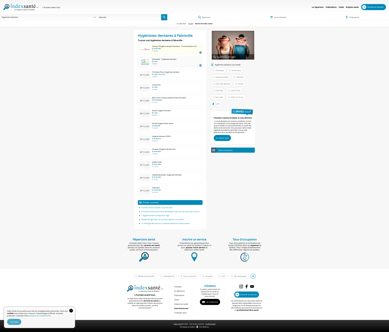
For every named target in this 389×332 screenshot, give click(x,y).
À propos (178, 286)
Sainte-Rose (236, 70)
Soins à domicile (189, 276)
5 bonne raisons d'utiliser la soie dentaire (157, 207)
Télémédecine (168, 276)
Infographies (354, 17)
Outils (341, 7)
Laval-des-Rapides (222, 84)
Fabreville (240, 77)
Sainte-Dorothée (221, 77)
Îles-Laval (219, 97)
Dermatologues (240, 276)
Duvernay (219, 90)
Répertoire (206, 17)
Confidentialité (210, 324)
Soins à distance (280, 17)
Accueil (190, 24)
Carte (217, 104)
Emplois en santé (181, 304)
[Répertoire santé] (253, 276)
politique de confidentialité (40, 315)
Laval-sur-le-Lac (237, 97)
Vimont (241, 84)
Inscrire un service (375, 7)
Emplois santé (352, 7)
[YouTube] (252, 286)
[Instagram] (241, 286)
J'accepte (14, 322)
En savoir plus (222, 138)
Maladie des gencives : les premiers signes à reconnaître (162, 219)
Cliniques (209, 276)
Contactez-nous (180, 313)
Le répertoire (318, 7)
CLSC (223, 276)
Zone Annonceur (181, 308)
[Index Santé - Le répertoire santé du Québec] (20, 7)
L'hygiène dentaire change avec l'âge (155, 215)
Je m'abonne (212, 302)
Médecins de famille (146, 276)
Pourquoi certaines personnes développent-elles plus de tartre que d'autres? (170, 211)
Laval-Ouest (235, 90)
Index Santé (178, 324)
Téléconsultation (225, 150)
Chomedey (219, 70)
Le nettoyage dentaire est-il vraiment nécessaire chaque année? (165, 223)
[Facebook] (247, 286)
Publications (331, 7)
